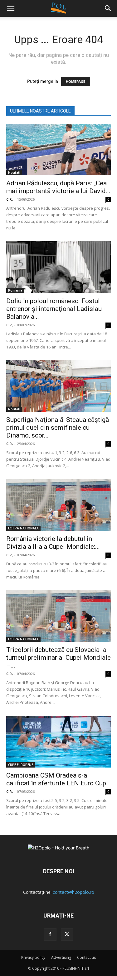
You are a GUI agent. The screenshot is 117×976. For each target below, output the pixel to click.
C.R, (9, 199)
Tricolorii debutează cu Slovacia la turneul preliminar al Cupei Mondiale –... (58, 657)
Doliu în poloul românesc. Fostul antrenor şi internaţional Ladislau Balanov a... (54, 308)
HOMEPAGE (75, 81)
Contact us (86, 957)
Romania (15, 290)
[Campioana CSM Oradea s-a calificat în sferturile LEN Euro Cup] (58, 741)
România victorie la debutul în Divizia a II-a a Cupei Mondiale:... (53, 542)
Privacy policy (33, 957)
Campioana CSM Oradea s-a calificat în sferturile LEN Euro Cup (56, 779)
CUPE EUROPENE (20, 765)
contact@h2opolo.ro (73, 892)
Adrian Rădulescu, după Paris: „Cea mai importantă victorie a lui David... (58, 187)
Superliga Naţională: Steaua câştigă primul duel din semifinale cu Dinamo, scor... (57, 427)
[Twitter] (67, 934)
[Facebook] (50, 934)
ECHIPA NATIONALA (23, 528)
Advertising (61, 957)
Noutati (14, 172)
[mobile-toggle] (11, 8)
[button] (108, 8)
